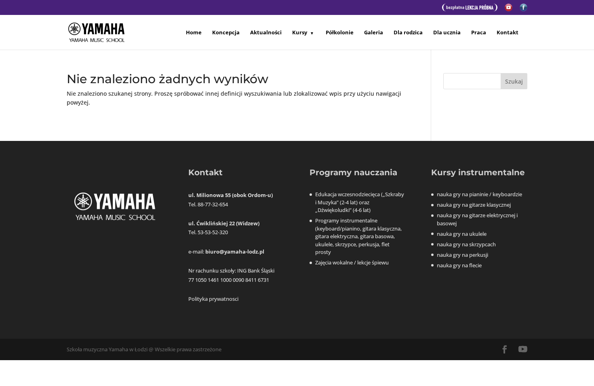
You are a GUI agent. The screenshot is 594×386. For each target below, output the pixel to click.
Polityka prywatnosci (213, 298)
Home (194, 32)
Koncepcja (226, 32)
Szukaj (514, 81)
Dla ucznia (447, 32)
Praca (478, 32)
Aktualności (266, 32)
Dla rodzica (408, 32)
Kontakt (507, 32)
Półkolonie (340, 32)
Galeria (373, 32)
